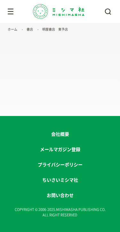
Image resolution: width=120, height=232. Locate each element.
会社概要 (60, 134)
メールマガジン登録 (60, 149)
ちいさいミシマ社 (60, 180)
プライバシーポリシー (60, 165)
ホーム (12, 29)
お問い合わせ (60, 195)
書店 (30, 29)
